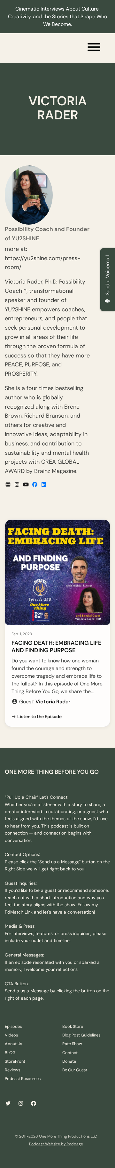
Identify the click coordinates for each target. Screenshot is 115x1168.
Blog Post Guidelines (81, 1035)
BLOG (10, 1052)
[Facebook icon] (33, 1103)
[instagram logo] (17, 484)
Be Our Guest (74, 1070)
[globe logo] (8, 484)
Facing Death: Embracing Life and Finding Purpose (56, 646)
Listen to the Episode (39, 716)
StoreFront (15, 1061)
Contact (70, 1052)
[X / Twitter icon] (8, 1103)
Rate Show (72, 1043)
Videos (11, 1035)
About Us (13, 1043)
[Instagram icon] (21, 1103)
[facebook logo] (35, 484)
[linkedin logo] (44, 484)
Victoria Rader (52, 701)
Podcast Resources (23, 1078)
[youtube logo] (26, 484)
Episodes (13, 1026)
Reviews (12, 1070)
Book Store (72, 1026)
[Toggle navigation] (94, 48)
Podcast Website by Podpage (56, 1144)
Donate (69, 1061)
